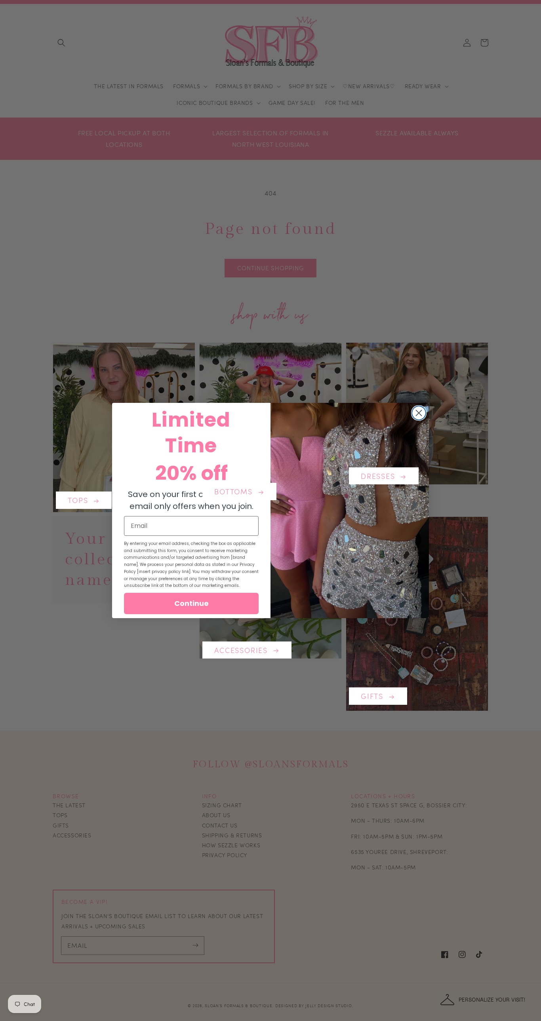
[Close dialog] (419, 413)
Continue (191, 603)
